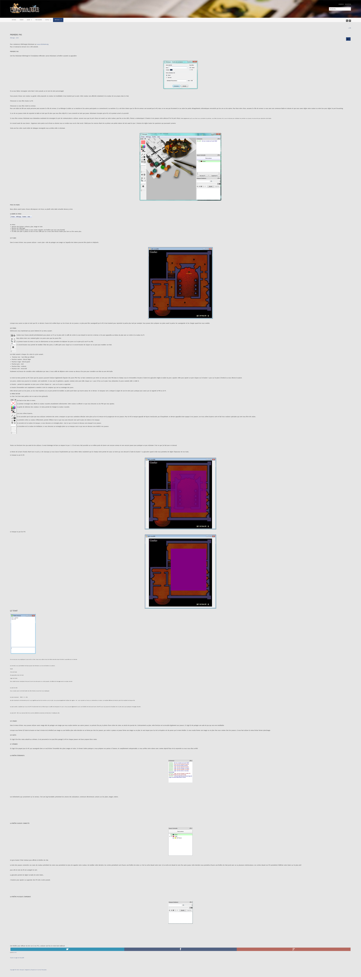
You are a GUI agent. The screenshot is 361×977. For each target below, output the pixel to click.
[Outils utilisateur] (348, 39)
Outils (47, 20)
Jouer (28, 20)
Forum (21, 20)
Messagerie (38, 20)
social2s (15, 952)
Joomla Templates (42, 970)
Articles (57, 20)
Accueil (14, 20)
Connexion (341, 4)
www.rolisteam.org (42, 44)
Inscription (348, 4)
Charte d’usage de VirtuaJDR (17, 957)
